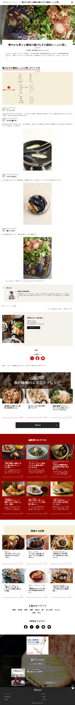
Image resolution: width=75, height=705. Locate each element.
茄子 (36, 350)
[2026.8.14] (61, 452)
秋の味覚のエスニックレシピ (40, 50)
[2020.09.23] (13, 396)
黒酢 (31, 609)
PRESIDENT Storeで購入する (24, 682)
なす (39, 612)
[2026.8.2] (13, 575)
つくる (8, 365)
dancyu (3, 365)
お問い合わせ (44, 699)
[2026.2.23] (13, 542)
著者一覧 (43, 694)
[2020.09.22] (37, 396)
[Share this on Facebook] (37, 358)
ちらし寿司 (49, 609)
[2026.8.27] (13, 452)
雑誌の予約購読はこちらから (51, 682)
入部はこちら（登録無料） (37, 663)
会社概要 (6, 699)
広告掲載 (43, 696)
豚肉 (25, 609)
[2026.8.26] (13, 488)
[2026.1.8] (61, 575)
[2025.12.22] (37, 575)
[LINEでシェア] (43, 358)
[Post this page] (32, 358)
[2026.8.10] (37, 488)
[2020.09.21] (61, 396)
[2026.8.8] (61, 488)
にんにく (57, 609)
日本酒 (20, 609)
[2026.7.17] (37, 542)
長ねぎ (37, 609)
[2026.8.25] (37, 452)
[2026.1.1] (61, 542)
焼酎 (14, 609)
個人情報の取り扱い (8, 696)
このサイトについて (8, 694)
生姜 (33, 612)
